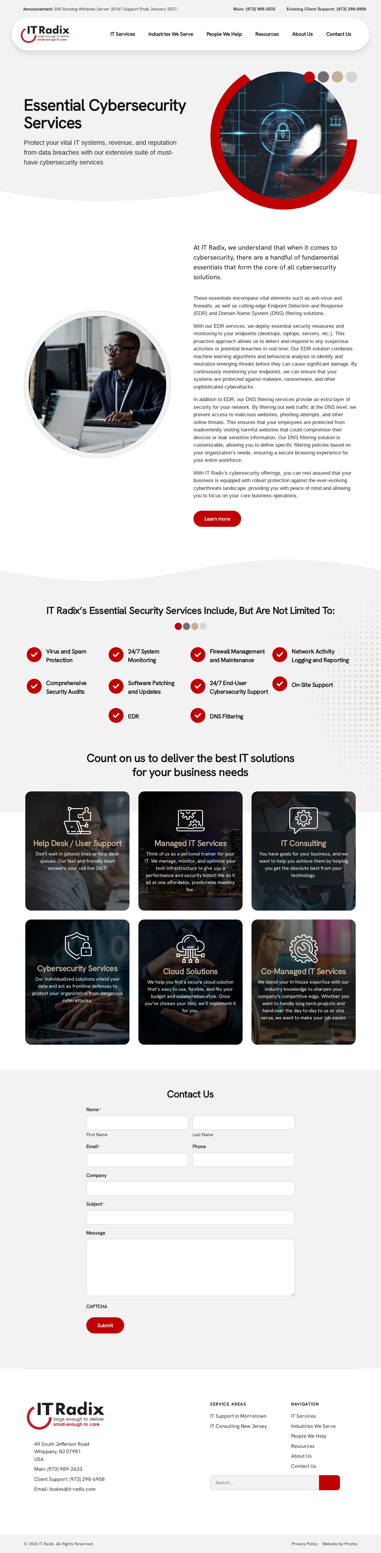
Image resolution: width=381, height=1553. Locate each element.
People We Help (224, 34)
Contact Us (338, 34)
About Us (302, 34)
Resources (267, 34)
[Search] (329, 1482)
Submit (105, 1325)
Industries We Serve (171, 34)
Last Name (203, 1135)
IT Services (122, 34)
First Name (96, 1135)
